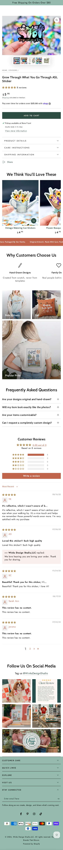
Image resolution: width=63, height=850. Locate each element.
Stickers (13, 70)
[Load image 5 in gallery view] (46, 60)
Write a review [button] (31, 476)
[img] (9, 494)
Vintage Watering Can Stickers (20, 228)
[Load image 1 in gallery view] (17, 60)
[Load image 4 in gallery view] (39, 60)
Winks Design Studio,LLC (23, 837)
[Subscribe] (59, 799)
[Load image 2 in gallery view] (24, 60)
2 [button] (30, 648)
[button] (9, 87)
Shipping (5, 98)
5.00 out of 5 (39, 445)
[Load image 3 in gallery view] (31, 60)
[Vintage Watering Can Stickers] (20, 203)
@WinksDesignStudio (35, 673)
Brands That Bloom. (31, 840)
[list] (31, 273)
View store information (16, 130)
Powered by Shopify (31, 844)
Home (4, 70)
